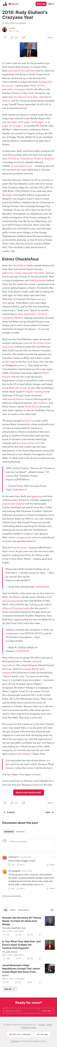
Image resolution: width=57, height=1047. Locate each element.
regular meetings (34, 391)
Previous (11, 812)
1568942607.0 (19, 490)
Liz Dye (12, 28)
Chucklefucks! (19, 265)
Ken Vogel (10, 362)
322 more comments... (12, 896)
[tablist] (14, 831)
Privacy (41, 1024)
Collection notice (28, 1027)
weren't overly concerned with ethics (25, 273)
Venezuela (25, 158)
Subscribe (41, 4)
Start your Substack (21, 1034)
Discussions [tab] (23, 910)
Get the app (42, 1034)
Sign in (51, 4)
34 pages (16, 126)
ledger (9, 195)
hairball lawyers (15, 399)
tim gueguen (14, 870)
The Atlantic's (25, 754)
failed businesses (37, 280)
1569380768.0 (42, 587)
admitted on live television (21, 70)
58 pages (38, 122)
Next (48, 812)
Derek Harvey (32, 406)
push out (29, 420)
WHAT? (5, 975)
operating (36, 496)
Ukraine (12, 158)
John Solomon (40, 403)
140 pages (12, 122)
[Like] (5, 37)
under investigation (17, 89)
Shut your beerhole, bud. (14, 927)
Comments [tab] (9, 831)
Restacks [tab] (20, 831)
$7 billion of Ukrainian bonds (27, 606)
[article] (28, 926)
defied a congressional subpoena (25, 537)
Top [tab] (5, 910)
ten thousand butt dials (26, 97)
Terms (49, 1024)
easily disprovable (26, 314)
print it (22, 365)
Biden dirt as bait (18, 388)
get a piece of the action (29, 443)
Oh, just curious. (10, 951)
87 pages (25, 122)
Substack (15, 1041)
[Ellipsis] (53, 857)
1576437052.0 (22, 651)
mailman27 (13, 857)
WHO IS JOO (37, 85)
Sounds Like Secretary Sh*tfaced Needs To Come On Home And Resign (21, 921)
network (28, 343)
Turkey (37, 158)
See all (7, 989)
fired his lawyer (19, 547)
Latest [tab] (12, 910)
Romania (48, 158)
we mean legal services (22, 166)
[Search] (52, 910)
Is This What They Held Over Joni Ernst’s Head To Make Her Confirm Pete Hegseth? (21, 944)
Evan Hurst (19, 931)
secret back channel (14, 504)
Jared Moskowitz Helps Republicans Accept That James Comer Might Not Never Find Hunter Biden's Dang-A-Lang (21, 969)
